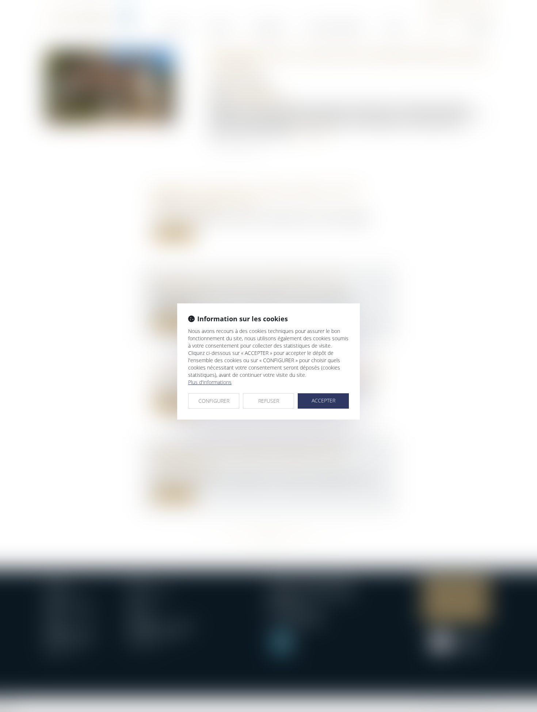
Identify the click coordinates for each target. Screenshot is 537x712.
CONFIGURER (213, 400)
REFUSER (268, 400)
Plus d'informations (210, 382)
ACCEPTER (323, 400)
